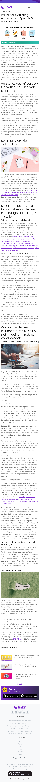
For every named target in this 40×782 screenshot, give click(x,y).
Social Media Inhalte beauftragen (20, 734)
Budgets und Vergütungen (20, 728)
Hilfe (20, 749)
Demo (20, 744)
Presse (20, 754)
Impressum (20, 762)
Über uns (20, 752)
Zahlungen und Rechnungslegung (20, 731)
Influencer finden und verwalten (20, 721)
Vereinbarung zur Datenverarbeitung (20, 766)
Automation (13, 647)
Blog (20, 746)
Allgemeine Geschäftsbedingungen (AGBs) (20, 764)
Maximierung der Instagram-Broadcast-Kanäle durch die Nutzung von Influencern (26, 676)
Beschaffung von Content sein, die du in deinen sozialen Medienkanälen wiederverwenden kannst (19, 192)
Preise (20, 741)
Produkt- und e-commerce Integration (20, 726)
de (29, 7)
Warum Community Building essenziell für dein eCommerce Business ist (26, 656)
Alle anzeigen (20, 684)
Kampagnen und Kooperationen (20, 723)
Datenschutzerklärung (20, 769)
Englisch (15, 758)
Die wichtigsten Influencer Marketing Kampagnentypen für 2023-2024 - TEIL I (26, 666)
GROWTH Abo (17, 639)
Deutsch (22, 758)
